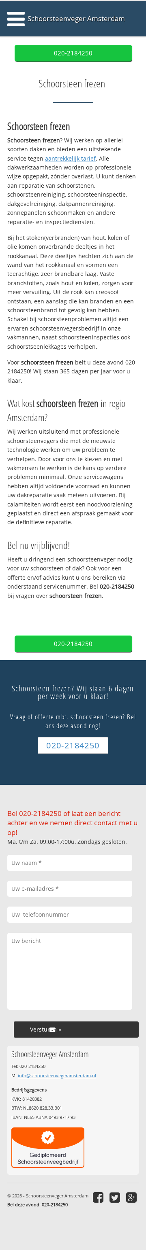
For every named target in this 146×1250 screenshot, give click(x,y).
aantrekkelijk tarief (70, 158)
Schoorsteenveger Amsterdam (76, 18)
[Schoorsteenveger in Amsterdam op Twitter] (116, 1197)
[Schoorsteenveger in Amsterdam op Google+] (132, 1197)
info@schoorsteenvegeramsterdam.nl (57, 1075)
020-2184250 (73, 53)
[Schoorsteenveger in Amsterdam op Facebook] (99, 1197)
